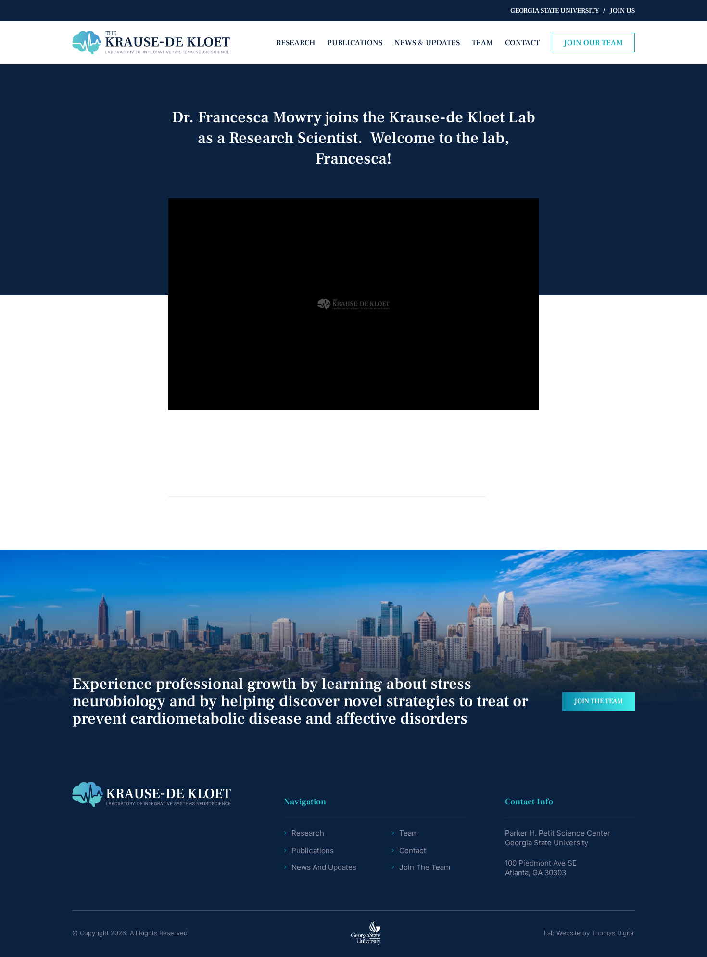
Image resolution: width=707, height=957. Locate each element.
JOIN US (622, 10)
